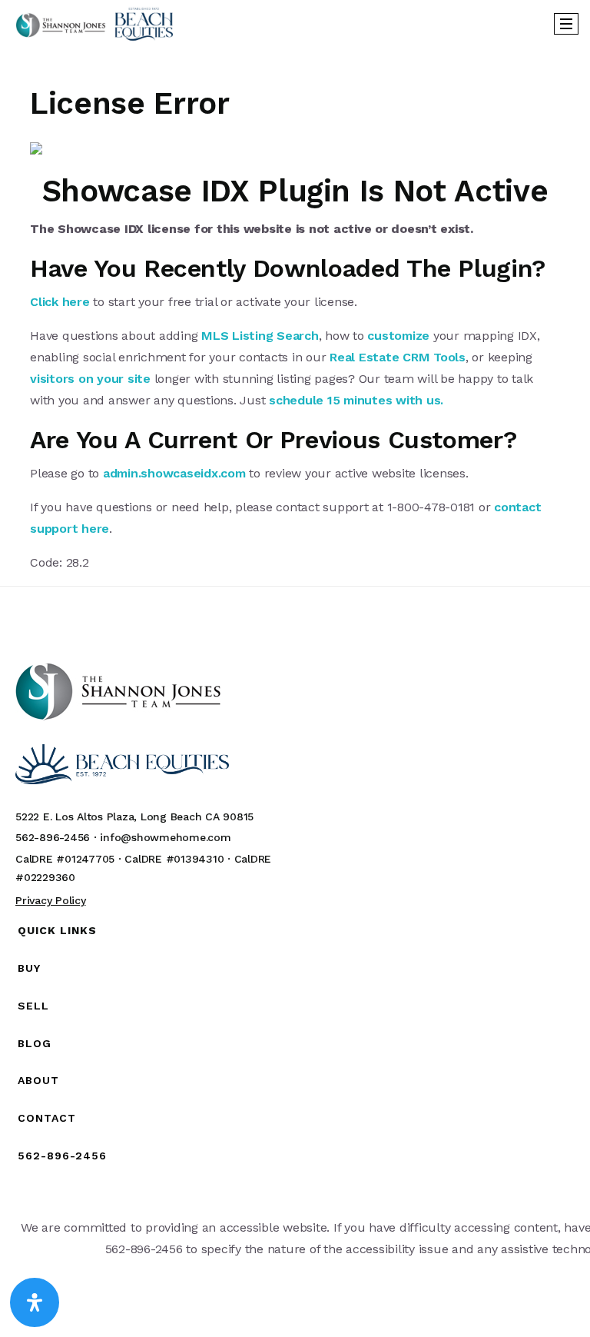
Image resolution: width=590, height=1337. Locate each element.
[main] (295, 310)
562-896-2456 (62, 1155)
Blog (34, 1043)
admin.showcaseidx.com (174, 473)
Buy (29, 968)
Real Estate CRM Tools (398, 357)
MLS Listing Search (260, 335)
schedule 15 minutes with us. (356, 400)
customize (398, 335)
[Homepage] (94, 24)
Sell (33, 1005)
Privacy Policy (50, 900)
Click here (60, 301)
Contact (47, 1118)
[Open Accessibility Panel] (34, 1302)
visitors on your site (90, 378)
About (38, 1080)
